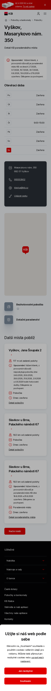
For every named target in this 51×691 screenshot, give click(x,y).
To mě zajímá (28, 6)
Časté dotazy (10, 589)
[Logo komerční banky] (10, 14)
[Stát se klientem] (38, 14)
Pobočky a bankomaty (21, 20)
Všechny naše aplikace (15, 613)
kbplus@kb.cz (21, 187)
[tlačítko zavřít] (44, 5)
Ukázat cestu (20, 196)
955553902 (19, 179)
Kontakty (8, 619)
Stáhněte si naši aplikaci (16, 607)
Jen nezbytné (25, 671)
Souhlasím (25, 681)
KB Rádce (9, 601)
